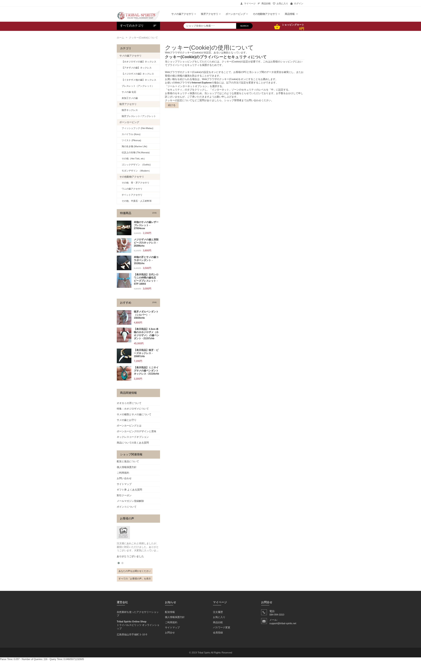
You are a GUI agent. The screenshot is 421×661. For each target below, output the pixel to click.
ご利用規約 (123, 472)
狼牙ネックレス (128, 110)
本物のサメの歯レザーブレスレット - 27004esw (146, 225)
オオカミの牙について (129, 403)
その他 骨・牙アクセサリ (134, 183)
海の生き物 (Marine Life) (133, 146)
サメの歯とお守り (126, 420)
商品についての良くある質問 (133, 442)
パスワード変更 (221, 627)
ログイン (298, 3)
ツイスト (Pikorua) (130, 140)
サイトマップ (124, 484)
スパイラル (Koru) (129, 134)
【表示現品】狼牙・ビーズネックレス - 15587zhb (146, 353)
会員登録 (218, 632)
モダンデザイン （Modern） (135, 171)
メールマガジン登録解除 (130, 501)
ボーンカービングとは (129, 425)
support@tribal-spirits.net (282, 623)
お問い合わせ (124, 478)
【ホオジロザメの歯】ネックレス (137, 61)
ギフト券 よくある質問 (129, 489)
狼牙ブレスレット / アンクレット (137, 116)
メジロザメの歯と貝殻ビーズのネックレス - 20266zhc (146, 242)
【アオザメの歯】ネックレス (135, 68)
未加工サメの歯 (128, 98)
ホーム (120, 37)
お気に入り (282, 3)
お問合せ (170, 632)
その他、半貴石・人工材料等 (135, 201)
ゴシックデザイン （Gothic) (135, 164)
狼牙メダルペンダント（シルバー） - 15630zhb (146, 314)
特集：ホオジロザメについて (133, 408)
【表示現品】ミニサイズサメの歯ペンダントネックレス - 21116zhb (146, 370)
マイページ (250, 3)
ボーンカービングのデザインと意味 (136, 431)
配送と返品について (128, 461)
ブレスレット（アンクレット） (136, 86)
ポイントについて (126, 506)
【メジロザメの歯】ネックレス (136, 74)
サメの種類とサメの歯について (134, 414)
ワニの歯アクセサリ (130, 189)
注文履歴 (218, 612)
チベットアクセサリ (130, 195)
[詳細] (154, 213)
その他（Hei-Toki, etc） (132, 158)
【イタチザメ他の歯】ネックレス (137, 80)
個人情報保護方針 (126, 467)
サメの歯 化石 (127, 92)
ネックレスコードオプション (133, 436)
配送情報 (170, 612)
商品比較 (266, 3)
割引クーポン (124, 495)
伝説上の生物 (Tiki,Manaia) (134, 152)
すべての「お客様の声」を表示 (135, 578)
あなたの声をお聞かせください (135, 571)
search (244, 26)
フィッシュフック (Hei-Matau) (136, 128)
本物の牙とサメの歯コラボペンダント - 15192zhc (146, 260)
